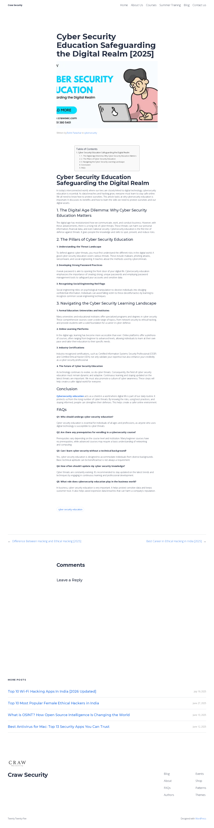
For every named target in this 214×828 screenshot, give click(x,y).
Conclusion (86, 165)
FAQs (83, 168)
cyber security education (70, 509)
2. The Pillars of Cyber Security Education (98, 159)
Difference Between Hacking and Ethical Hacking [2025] (46, 541)
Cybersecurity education (70, 396)
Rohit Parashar (74, 132)
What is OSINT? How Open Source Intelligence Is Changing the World (69, 715)
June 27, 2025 (199, 703)
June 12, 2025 (199, 726)
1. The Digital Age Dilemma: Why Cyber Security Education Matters (108, 156)
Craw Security (15, 5)
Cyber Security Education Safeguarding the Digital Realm (103, 152)
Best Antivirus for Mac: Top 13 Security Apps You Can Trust (59, 727)
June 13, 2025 (199, 714)
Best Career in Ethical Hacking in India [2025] (174, 541)
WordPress (200, 818)
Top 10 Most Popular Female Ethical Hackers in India (53, 703)
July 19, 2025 (200, 691)
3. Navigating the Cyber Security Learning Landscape (103, 162)
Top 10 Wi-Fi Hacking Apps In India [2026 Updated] (52, 691)
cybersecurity (90, 132)
